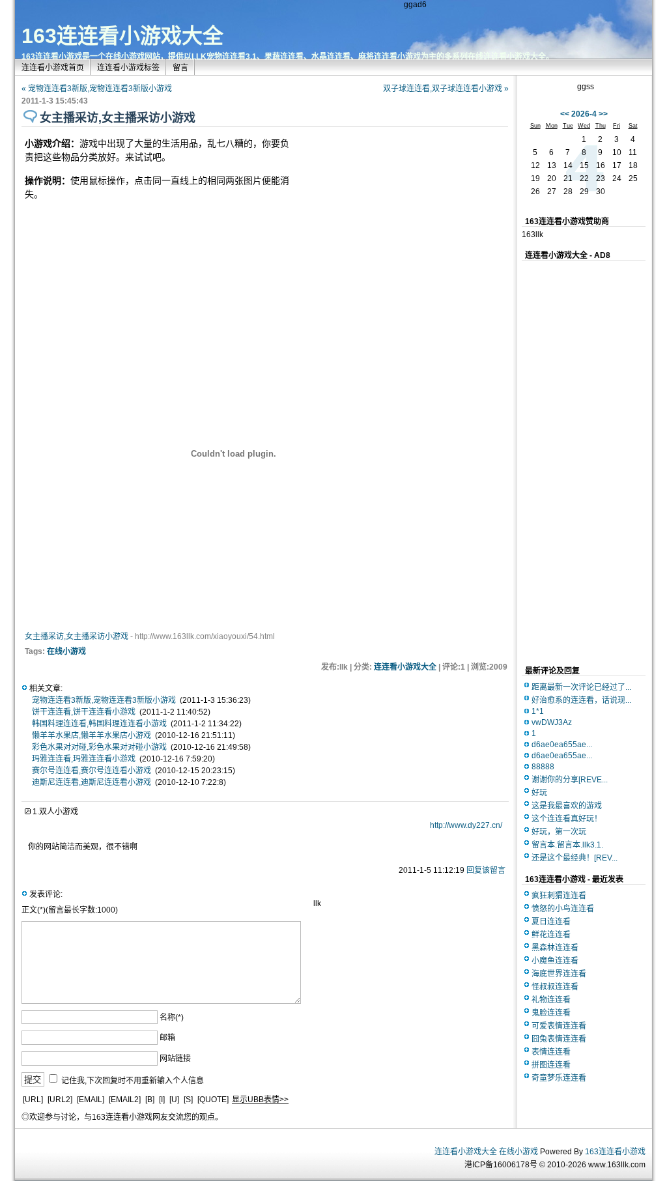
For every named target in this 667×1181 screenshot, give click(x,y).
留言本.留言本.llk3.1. (567, 844)
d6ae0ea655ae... (562, 744)
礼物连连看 (551, 999)
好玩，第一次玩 (559, 831)
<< (564, 114)
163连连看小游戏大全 (122, 36)
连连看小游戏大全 (405, 667)
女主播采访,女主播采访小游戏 (76, 636)
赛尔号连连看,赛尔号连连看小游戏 (91, 770)
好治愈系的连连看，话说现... (581, 700)
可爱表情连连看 (559, 1026)
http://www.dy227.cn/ (466, 825)
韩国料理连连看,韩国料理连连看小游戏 (99, 723)
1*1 (538, 711)
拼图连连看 (551, 1065)
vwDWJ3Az (552, 722)
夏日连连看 (551, 921)
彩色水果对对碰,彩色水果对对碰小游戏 (99, 747)
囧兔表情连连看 (559, 1039)
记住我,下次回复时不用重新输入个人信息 (132, 1080)
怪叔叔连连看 (555, 986)
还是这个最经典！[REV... (574, 857)
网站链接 (175, 1058)
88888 (543, 766)
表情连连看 (551, 1052)
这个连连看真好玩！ (567, 818)
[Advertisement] (396, 211)
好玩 (539, 792)
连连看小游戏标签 (128, 67)
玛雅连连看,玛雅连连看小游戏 (83, 758)
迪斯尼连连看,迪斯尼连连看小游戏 (91, 782)
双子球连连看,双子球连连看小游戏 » (446, 88)
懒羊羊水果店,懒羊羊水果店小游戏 (91, 735)
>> (603, 114)
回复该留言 (485, 870)
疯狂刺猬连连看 (559, 895)
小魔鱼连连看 (555, 960)
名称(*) (172, 1017)
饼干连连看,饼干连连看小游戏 (83, 712)
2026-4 (584, 114)
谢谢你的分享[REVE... (570, 779)
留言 (180, 67)
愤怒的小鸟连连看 (563, 908)
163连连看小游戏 (615, 1151)
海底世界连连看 (559, 973)
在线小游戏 (66, 651)
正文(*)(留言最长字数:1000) (69, 910)
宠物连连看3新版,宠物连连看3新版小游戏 (104, 700)
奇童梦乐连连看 (559, 1078)
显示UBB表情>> (260, 1099)
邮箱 (167, 1037)
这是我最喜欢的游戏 (567, 805)
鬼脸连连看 (551, 1012)
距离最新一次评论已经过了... (581, 687)
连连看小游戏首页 (52, 67)
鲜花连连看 (551, 934)
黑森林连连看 (555, 947)
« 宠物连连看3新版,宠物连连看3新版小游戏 (96, 88)
